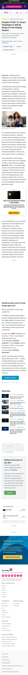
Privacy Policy (5, 656)
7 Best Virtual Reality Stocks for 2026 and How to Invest (17, 403)
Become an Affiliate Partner (8, 646)
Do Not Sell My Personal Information (10, 671)
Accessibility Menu (14, 1)
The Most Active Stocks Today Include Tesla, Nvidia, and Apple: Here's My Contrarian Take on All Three (18, 415)
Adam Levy (20, 406)
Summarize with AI (9, 49)
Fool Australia (16, 603)
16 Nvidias (14, 470)
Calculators (4, 628)
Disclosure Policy (6, 659)
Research (4, 590)
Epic (3, 608)
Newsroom (4, 592)
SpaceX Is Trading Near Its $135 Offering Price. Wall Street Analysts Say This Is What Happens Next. (17, 431)
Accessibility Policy (6, 662)
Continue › (10, 493)
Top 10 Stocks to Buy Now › (14, 6)
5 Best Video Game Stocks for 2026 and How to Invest (17, 397)
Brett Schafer (20, 427)
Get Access (5, 518)
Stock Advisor (5, 605)
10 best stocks (8, 320)
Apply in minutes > (14, 213)
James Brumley (21, 410)
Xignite (13, 580)
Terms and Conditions (7, 668)
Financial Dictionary (6, 630)
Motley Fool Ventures (7, 641)
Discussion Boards (6, 625)
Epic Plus (4, 610)
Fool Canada (16, 605)
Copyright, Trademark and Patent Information (12, 665)
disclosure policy (9, 452)
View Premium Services (12, 557)
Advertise (4, 596)
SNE (7, 75)
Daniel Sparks (20, 419)
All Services (4, 603)
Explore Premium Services (16, 19)
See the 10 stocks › (10, 378)
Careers (4, 587)
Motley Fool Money (6, 616)
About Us (4, 585)
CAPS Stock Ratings (6, 623)
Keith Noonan (20, 394)
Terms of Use (5, 654)
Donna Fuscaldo (7, 41)
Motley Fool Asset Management (9, 637)
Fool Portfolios (5, 612)
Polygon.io (19, 580)
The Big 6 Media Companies (16, 408)
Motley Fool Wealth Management (9, 639)
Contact (4, 594)
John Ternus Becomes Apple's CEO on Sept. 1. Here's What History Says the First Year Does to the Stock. (17, 423)
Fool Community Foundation (8, 643)
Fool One (4, 614)
